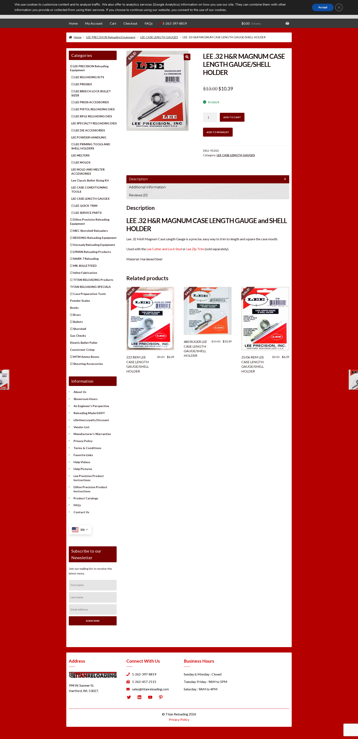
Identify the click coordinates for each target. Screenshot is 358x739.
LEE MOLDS (82, 162)
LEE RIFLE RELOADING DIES (93, 116)
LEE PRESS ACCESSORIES (91, 102)
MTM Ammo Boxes (86, 356)
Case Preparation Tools (89, 294)
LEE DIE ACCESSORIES (89, 130)
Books (74, 307)
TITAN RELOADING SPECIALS (90, 286)
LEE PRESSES (83, 84)
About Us (80, 392)
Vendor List (82, 427)
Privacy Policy (83, 441)
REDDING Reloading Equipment (95, 237)
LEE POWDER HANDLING (88, 137)
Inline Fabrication (85, 272)
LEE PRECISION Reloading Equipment (110, 37)
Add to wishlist (218, 132)
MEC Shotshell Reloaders (90, 230)
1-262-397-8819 (174, 23)
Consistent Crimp (82, 349)
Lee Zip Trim (195, 249)
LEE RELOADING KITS (89, 77)
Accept (322, 7)
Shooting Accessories (88, 363)
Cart (113, 23)
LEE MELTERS (80, 155)
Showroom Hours (86, 399)
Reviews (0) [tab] (138, 195)
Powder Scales (80, 300)
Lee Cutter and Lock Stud (164, 249)
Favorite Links (83, 455)
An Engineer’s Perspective (91, 406)
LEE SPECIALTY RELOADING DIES (94, 123)
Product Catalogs (86, 498)
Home (73, 23)
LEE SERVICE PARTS (88, 212)
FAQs (149, 23)
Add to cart (232, 117)
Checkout (130, 23)
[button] (187, 57)
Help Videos (82, 462)
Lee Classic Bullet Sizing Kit (90, 180)
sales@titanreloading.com (150, 689)
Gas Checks (78, 335)
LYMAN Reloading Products (92, 252)
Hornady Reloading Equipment (94, 244)
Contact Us (81, 512)
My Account (94, 23)
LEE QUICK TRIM (85, 205)
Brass (77, 314)
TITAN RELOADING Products (93, 279)
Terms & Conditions (87, 448)
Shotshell (79, 328)
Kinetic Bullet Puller (84, 342)
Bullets (78, 321)
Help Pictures (83, 469)
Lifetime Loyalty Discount (91, 420)
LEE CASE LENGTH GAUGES (159, 37)
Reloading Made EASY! (89, 413)
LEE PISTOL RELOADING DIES (94, 109)
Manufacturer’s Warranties (92, 434)
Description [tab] (138, 179)
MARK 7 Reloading (86, 258)
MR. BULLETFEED (85, 265)
